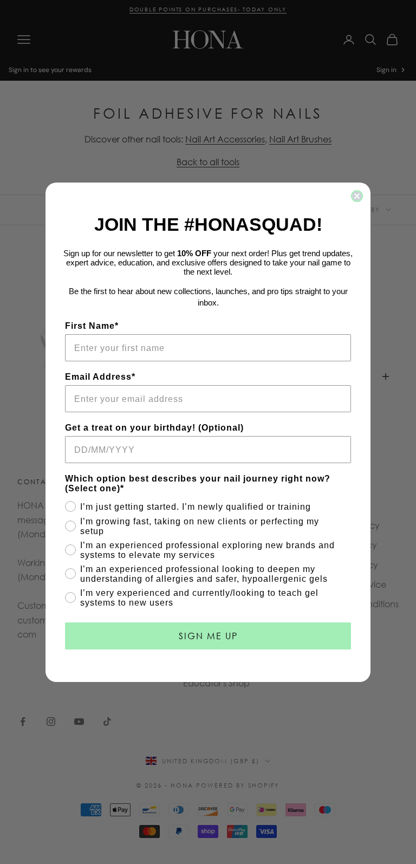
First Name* (92, 325)
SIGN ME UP (208, 635)
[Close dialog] (357, 196)
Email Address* (100, 376)
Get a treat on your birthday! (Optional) (154, 427)
